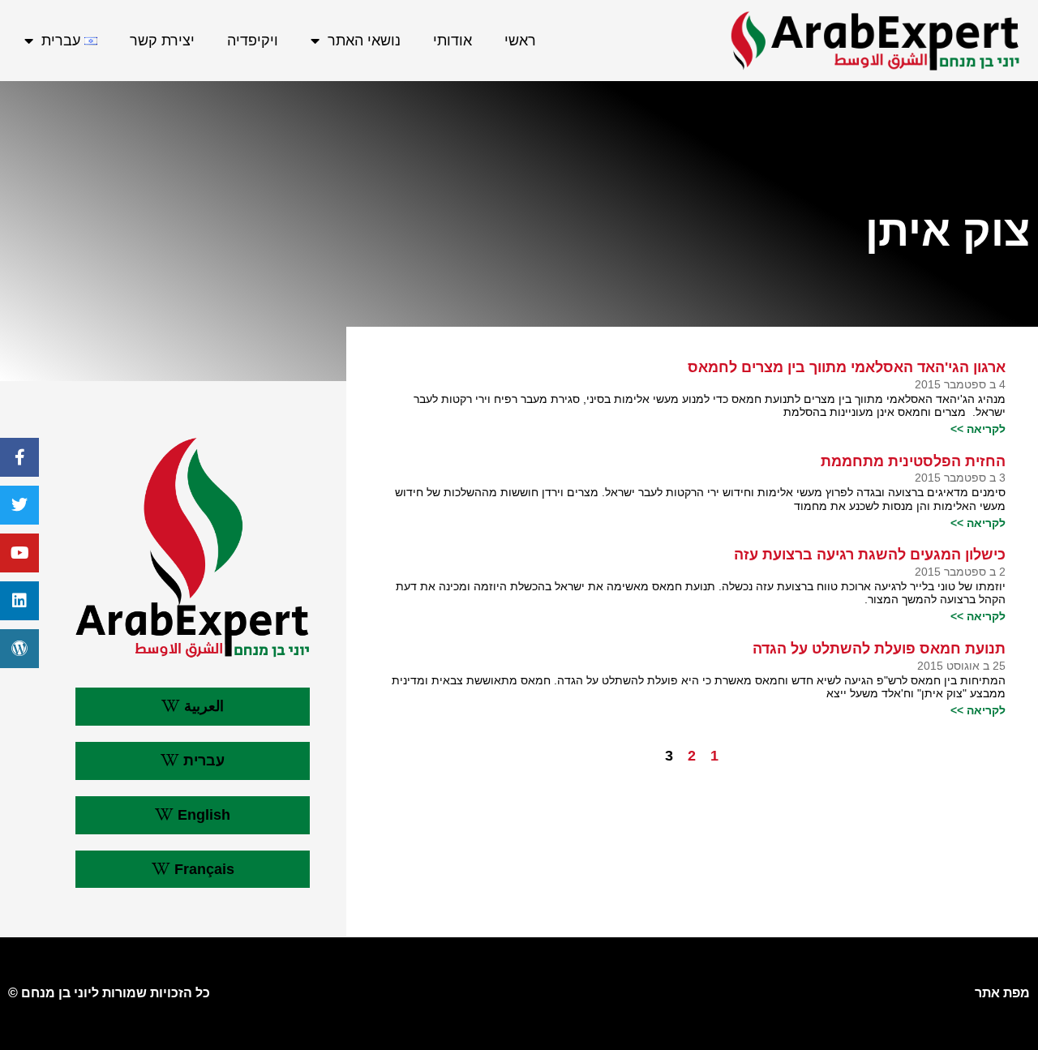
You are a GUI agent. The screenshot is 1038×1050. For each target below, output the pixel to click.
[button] (192, 707)
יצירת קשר (162, 40)
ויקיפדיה (252, 40)
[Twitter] (19, 505)
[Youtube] (19, 553)
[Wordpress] (19, 648)
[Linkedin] (19, 600)
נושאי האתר (364, 40)
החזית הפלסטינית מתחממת (913, 461)
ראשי (520, 40)
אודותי (452, 40)
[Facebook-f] (19, 457)
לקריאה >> (978, 428)
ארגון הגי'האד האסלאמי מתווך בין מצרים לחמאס (847, 367)
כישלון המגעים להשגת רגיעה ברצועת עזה (870, 554)
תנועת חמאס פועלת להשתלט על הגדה (879, 649)
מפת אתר (1002, 993)
